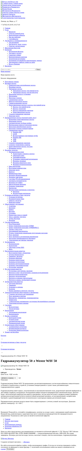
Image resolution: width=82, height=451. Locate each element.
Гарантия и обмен (15, 55)
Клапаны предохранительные (19, 263)
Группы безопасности (16, 254)
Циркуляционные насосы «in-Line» (21, 146)
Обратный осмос (18, 155)
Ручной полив (13, 319)
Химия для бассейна (12, 332)
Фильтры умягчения (16, 177)
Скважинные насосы (16, 100)
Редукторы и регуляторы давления (20, 271)
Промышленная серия (16, 152)
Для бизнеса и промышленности (16, 41)
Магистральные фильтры (17, 184)
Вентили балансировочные (18, 274)
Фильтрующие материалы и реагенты (21, 190)
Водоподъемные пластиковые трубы (25, 136)
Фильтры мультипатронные (22, 164)
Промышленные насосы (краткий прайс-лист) (20, 118)
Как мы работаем (14, 37)
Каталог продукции (11, 421)
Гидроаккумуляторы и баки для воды (17, 195)
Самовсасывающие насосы (18, 103)
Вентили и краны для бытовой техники (22, 280)
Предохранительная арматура (15, 251)
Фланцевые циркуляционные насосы (21, 119)
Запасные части (14, 116)
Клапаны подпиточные (17, 262)
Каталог (3, 335)
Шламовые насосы (15, 148)
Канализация (9, 310)
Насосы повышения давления (23, 110)
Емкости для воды (15, 200)
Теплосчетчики (14, 309)
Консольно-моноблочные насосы (20, 127)
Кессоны (12, 211)
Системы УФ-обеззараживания (19, 179)
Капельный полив (15, 318)
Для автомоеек (14, 42)
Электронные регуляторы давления (21, 240)
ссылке (3, 449)
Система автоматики (12, 222)
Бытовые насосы (10, 83)
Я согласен (10, 449)
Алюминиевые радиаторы (18, 327)
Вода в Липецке (14, 64)
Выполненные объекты (17, 35)
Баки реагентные (14, 166)
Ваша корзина (5, 71)
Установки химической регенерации (25, 159)
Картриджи (13, 188)
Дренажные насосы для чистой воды (25, 92)
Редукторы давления (16, 267)
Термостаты (13, 300)
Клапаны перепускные (16, 260)
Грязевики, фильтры (15, 256)
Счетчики (8, 305)
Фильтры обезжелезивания (18, 175)
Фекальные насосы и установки (20, 94)
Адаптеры (12, 206)
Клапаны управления (16, 186)
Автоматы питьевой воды (17, 181)
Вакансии (12, 32)
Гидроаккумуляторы (16, 197)
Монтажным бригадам (12, 48)
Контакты (8, 66)
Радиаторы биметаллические (18, 330)
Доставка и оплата (15, 53)
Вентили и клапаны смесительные (20, 278)
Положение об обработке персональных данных (25, 60)
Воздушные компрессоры (17, 168)
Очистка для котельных (17, 46)
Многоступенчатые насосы (18, 101)
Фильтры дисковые (19, 161)
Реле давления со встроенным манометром (23, 236)
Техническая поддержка (17, 59)
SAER (15, 134)
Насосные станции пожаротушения (21, 128)
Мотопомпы (13, 96)
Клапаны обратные (15, 258)
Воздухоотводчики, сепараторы (19, 253)
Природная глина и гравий (18, 215)
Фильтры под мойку (16, 182)
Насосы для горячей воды (21, 107)
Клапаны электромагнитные (18, 265)
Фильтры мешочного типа (22, 163)
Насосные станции (15, 98)
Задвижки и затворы (16, 287)
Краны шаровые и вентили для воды (21, 291)
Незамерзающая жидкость (17, 328)
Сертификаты (13, 39)
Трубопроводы (10, 242)
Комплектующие (14, 202)
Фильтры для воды (11, 150)
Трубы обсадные (14, 218)
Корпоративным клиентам (18, 57)
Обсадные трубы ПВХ (16, 247)
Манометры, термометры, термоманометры (23, 298)
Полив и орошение (11, 316)
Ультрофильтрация (19, 157)
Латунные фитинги (15, 283)
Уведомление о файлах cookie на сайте (22, 62)
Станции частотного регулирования (21, 294)
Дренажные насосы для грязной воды (25, 91)
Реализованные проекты (13, 424)
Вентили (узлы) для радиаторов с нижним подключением (28, 273)
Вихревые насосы (15, 87)
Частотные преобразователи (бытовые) (22, 238)
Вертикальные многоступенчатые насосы (23, 125)
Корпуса (11, 172)
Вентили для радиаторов (17, 276)
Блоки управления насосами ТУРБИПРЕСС (24, 227)
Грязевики (12, 285)
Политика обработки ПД (13, 426)
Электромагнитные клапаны (18, 303)
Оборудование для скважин (14, 204)
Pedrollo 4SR (17, 132)
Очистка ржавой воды (16, 33)
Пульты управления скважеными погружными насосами (28, 233)
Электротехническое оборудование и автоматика (21, 292)
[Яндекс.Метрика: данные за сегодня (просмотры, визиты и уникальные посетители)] (7, 438)
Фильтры (12, 220)
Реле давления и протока (17, 296)
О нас (7, 30)
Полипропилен (14, 244)
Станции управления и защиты (19, 145)
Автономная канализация (17, 312)
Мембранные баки (15, 173)
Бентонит (12, 208)
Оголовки (12, 213)
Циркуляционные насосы (21, 112)
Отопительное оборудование (14, 325)
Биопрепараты (14, 314)
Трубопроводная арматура (14, 282)
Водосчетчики (14, 307)
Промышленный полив (17, 323)
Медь (10, 249)
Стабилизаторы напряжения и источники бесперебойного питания (32, 301)
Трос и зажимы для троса (17, 217)
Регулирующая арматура (13, 269)
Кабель (11, 209)
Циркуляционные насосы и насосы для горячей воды (27, 105)
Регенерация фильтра (16, 51)
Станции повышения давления (19, 114)
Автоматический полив (17, 321)
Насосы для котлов (19, 109)
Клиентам (8, 50)
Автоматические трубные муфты (20, 123)
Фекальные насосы (15, 121)
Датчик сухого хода (15, 229)
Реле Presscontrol (14, 224)
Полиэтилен (13, 245)
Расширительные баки (16, 199)
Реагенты (16, 191)
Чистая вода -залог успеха (17, 44)
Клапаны (12, 289)
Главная (7, 28)
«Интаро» (26, 442)
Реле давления (14, 235)
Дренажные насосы (15, 89)
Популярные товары (12, 81)
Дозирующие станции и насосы (23, 154)
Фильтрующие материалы (21, 193)
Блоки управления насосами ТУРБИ (21, 226)
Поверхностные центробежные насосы (22, 85)
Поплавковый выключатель (18, 231)
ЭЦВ (14, 139)
